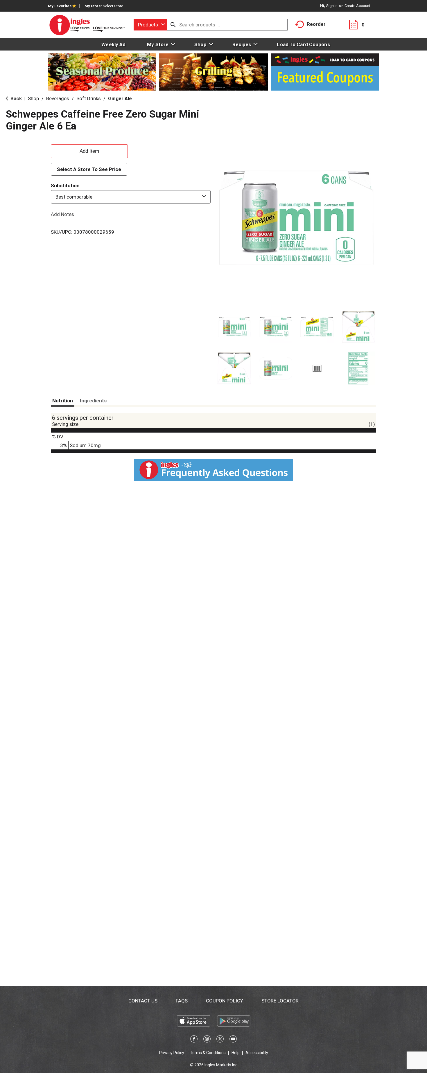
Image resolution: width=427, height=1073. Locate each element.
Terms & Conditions (208, 1052)
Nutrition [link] (62, 401)
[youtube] (233, 1040)
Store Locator (280, 1001)
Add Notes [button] (62, 214)
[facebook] (194, 1040)
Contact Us (142, 1001)
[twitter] (220, 1040)
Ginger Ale (120, 98)
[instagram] (207, 1040)
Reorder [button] (316, 24)
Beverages (57, 98)
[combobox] (150, 24)
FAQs (182, 1001)
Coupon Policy (224, 1001)
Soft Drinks (88, 98)
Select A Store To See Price (89, 169)
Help (236, 1052)
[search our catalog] (173, 24)
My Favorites (59, 6)
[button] (234, 327)
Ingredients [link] (93, 401)
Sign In (332, 5)
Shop (33, 98)
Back (15, 98)
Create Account (357, 5)
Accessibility (256, 1052)
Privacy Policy (171, 1052)
